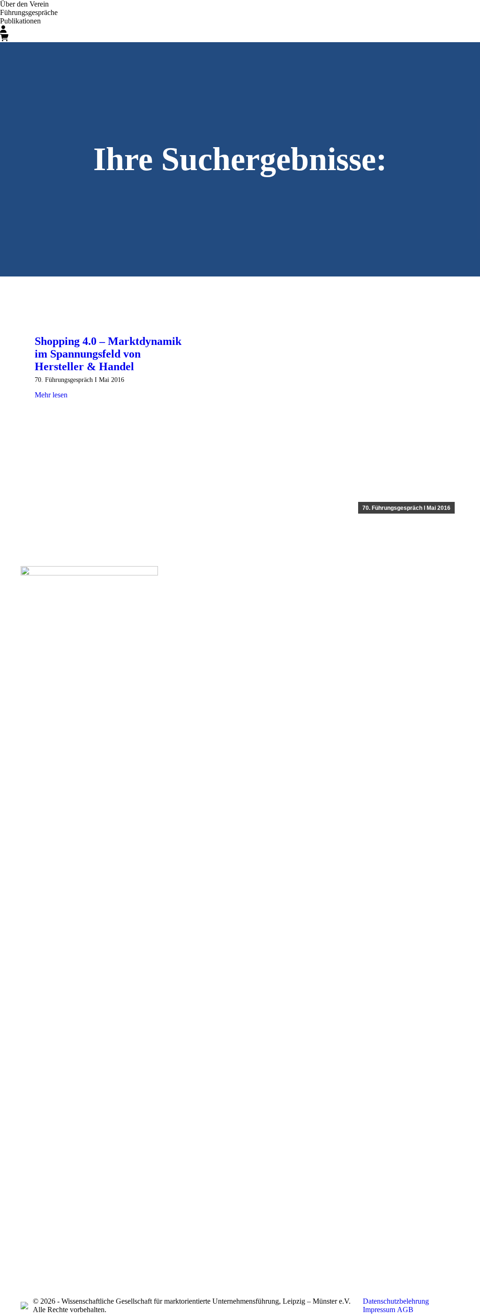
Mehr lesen (51, 395)
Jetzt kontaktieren (393, 603)
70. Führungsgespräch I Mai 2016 (406, 508)
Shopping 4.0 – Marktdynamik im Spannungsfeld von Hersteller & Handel (108, 354)
